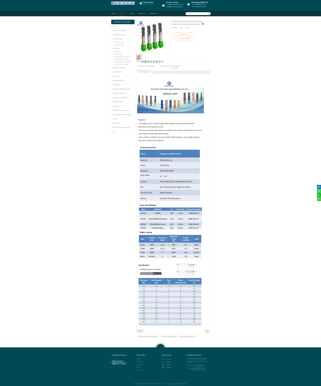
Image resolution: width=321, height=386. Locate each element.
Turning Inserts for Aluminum (122, 56)
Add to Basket (182, 38)
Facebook (169, 359)
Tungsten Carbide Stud (119, 93)
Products (139, 364)
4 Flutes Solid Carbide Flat (169, 336)
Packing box (116, 123)
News (138, 367)
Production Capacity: (144, 66)
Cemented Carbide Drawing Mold (122, 89)
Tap (114, 131)
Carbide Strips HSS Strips (120, 97)
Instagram (169, 367)
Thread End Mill (118, 45)
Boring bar (116, 106)
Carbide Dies (116, 84)
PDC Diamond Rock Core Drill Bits (123, 127)
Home (139, 358)
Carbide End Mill (118, 39)
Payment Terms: (165, 66)
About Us (140, 361)
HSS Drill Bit (116, 76)
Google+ (168, 362)
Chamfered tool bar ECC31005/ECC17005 (124, 114)
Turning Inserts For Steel (121, 64)
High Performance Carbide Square (147, 336)
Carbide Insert (118, 54)
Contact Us (140, 370)
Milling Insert (118, 51)
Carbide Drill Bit (117, 72)
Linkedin (168, 364)
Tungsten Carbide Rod (119, 30)
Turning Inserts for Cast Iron (122, 59)
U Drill (114, 26)
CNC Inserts (116, 48)
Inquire (182, 34)
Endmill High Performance (188, 336)
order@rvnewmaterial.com (174, 4)
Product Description (144, 72)
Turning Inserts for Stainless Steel (124, 61)
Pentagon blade (117, 101)
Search (209, 13)
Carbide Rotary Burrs (119, 34)
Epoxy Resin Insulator (119, 67)
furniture (115, 119)
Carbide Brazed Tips (119, 80)
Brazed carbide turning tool (121, 110)
